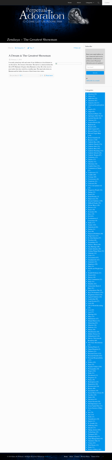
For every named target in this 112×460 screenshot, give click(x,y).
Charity (90, 159)
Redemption (92, 382)
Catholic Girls (92, 146)
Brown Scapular (93, 138)
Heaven (90, 275)
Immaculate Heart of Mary (94, 287)
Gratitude (91, 262)
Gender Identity (93, 249)
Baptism (90, 125)
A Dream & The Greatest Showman (30, 55)
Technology (91, 432)
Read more (49, 75)
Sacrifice (90, 395)
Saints (90, 397)
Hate (89, 266)
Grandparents (92, 260)
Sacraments (91, 391)
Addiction (91, 98)
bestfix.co (47, 456)
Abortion (91, 94)
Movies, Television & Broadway (94, 339)
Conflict (90, 175)
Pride (89, 373)
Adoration (91, 101)
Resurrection (92, 386)
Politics (90, 362)
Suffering (91, 425)
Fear (89, 231)
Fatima (90, 229)
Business (91, 140)
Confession (91, 172)
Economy (91, 212)
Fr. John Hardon (93, 238)
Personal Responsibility (95, 358)
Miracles (91, 325)
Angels (90, 109)
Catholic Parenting (94, 151)
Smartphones (92, 419)
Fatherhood (91, 227)
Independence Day (94, 290)
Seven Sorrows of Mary (95, 408)
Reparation (91, 384)
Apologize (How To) (94, 116)
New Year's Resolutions (95, 343)
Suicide (90, 428)
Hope (89, 282)
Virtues (90, 443)
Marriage (91, 314)
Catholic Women (93, 155)
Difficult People (93, 203)
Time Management (94, 438)
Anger (90, 111)
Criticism (91, 183)
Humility (91, 284)
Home (66, 456)
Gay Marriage (92, 247)
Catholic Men (92, 148)
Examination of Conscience (93, 219)
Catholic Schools (93, 153)
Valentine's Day (93, 441)
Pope (89, 364)
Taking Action (92, 430)
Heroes (90, 277)
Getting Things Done (94, 251)
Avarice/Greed (92, 122)
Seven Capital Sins (94, 406)
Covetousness (92, 179)
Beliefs (90, 127)
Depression (91, 199)
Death (90, 194)
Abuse (90, 96)
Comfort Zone (92, 166)
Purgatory (91, 377)
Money (90, 329)
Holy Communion (93, 279)
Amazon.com (92, 103)
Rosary (90, 388)
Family (90, 225)
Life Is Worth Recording (95, 305)
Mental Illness (92, 321)
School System (92, 401)
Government (92, 258)
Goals (90, 255)
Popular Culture (93, 367)
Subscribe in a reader (93, 81)
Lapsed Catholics (93, 297)
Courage (90, 177)
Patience (90, 351)
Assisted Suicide (93, 118)
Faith (89, 223)
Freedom (91, 240)
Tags (31, 48)
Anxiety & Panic (93, 114)
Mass (89, 316)
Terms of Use (95, 456)
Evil (89, 216)
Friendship (91, 242)
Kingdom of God (93, 295)
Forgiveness (92, 236)
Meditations (92, 319)
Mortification (92, 332)
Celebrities (91, 157)
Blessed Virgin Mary (94, 133)
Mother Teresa (92, 334)
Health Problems (93, 273)
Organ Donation (93, 349)
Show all (77, 48)
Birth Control (92, 129)
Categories (20, 48)
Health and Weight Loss (95, 268)
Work (90, 447)
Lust (89, 312)
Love (89, 310)
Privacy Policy (85, 456)
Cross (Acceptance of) (95, 186)
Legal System (92, 301)
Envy (89, 214)
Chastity (90, 162)
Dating (90, 192)
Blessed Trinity (92, 131)
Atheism (90, 120)
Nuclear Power (92, 347)
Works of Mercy (93, 449)
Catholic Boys (92, 142)
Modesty (91, 327)
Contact (107, 2)
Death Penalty (92, 196)
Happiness (91, 264)
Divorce (90, 207)
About (71, 456)
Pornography (92, 369)
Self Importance (93, 404)
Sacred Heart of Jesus (94, 393)
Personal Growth (93, 356)
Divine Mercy (92, 205)
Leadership (91, 299)
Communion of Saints (95, 168)
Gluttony (91, 253)
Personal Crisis (92, 353)
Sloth (89, 417)
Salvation (91, 399)
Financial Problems (94, 234)
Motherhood (92, 336)
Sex (89, 412)
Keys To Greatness (93, 292)
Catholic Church (93, 144)
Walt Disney (92, 445)
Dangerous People (93, 190)
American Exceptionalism (96, 105)
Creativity (91, 181)
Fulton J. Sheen (93, 244)
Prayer (90, 371)
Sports (90, 421)
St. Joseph (91, 423)
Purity (90, 380)
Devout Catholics (93, 201)
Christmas (91, 164)
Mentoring (91, 323)
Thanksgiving (92, 436)
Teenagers (91, 434)
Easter (90, 210)
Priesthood (91, 375)
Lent (89, 303)
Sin (89, 415)
